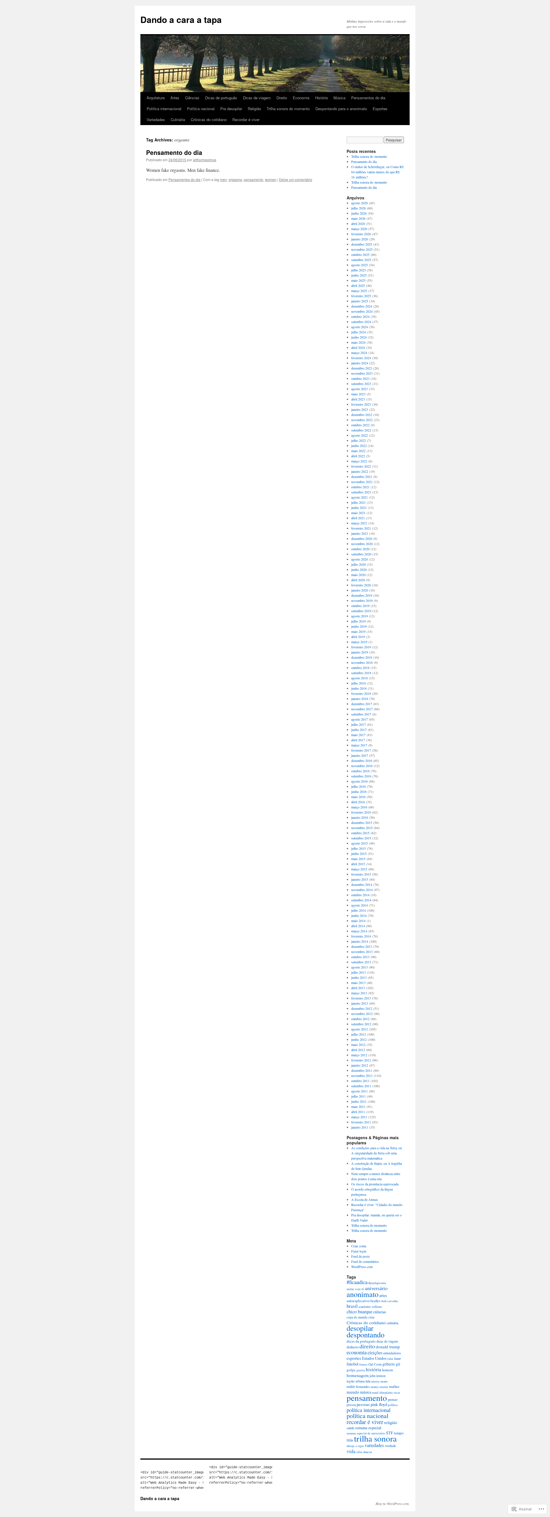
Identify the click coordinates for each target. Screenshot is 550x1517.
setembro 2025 (361, 259)
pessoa (351, 1405)
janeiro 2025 (359, 301)
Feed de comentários (365, 1261)
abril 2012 (358, 1049)
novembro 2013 (362, 951)
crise (371, 1317)
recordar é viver (365, 1422)
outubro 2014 (360, 894)
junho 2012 (359, 1039)
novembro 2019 (362, 600)
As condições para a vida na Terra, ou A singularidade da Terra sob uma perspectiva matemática (376, 1152)
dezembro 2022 (361, 414)
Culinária (178, 119)
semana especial (368, 1427)
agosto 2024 (359, 326)
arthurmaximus (204, 159)
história (373, 1369)
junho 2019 (359, 626)
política (393, 1405)
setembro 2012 (361, 1024)
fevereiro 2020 (361, 585)
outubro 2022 (360, 425)
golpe (351, 1369)
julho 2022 (358, 440)
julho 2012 (358, 1034)
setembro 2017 (361, 714)
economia (357, 1352)
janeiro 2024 (359, 363)
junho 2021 (359, 507)
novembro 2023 (362, 373)
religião (390, 1422)
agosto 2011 (359, 1091)
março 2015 (359, 869)
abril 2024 (358, 347)
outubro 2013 (360, 956)
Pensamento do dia (174, 152)
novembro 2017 (362, 709)
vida (351, 1451)
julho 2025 (358, 270)
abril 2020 (358, 579)
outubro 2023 (360, 378)
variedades (374, 1445)
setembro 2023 (361, 383)
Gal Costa (375, 1364)
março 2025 (359, 290)
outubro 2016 (360, 771)
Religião (254, 108)
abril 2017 (358, 740)
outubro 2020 (360, 548)
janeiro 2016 (359, 817)
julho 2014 (358, 910)
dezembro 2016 (361, 760)
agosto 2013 (359, 967)
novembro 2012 (362, 1013)
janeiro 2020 (359, 590)
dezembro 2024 (361, 306)
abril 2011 (358, 1111)
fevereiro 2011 (361, 1122)
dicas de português (361, 1341)
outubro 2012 (360, 1018)
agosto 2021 (359, 497)
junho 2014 (359, 915)
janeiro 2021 (359, 533)
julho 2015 (358, 848)
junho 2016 (359, 791)
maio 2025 (358, 280)
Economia (301, 97)
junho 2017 (359, 729)
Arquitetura (156, 97)
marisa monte (379, 1381)
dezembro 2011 (361, 1070)
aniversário (376, 1288)
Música (339, 97)
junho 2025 (359, 275)
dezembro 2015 (361, 822)
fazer (397, 1358)
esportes (354, 1358)
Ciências (192, 97)
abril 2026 (358, 223)
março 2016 (359, 807)
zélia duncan (364, 1452)
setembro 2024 (361, 321)
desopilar (360, 1328)
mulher (394, 1386)
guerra (360, 1370)
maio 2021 (358, 512)
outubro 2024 (360, 316)
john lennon (378, 1376)
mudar (384, 1386)
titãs (350, 1440)
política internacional (368, 1409)
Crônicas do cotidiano (209, 119)
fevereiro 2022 (361, 466)
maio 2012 (358, 1044)
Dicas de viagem (257, 97)
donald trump (388, 1346)
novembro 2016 (362, 765)
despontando (365, 1334)
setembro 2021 (361, 492)
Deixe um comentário (295, 179)
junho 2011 (359, 1101)
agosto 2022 (359, 435)
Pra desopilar (231, 108)
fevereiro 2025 (361, 295)
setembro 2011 (361, 1086)
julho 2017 (358, 724)
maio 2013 (358, 982)
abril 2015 (358, 863)
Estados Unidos (374, 1358)
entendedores (392, 1353)
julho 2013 (358, 972)
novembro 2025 (362, 249)
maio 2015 (358, 858)
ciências (379, 1311)
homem (387, 1370)
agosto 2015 (359, 843)
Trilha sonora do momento (288, 108)
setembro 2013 (361, 962)
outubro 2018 (360, 667)
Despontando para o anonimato (341, 108)
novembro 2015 (362, 827)
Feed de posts (360, 1256)
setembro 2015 (361, 838)
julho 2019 (358, 621)
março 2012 (359, 1055)
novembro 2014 (362, 889)
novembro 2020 (362, 543)
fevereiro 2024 (361, 357)
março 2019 (359, 641)
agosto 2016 (359, 781)
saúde (350, 1427)
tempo (399, 1433)
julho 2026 (358, 208)
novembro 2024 (362, 311)
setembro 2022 (361, 430)
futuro (363, 1364)
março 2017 (359, 745)
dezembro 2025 (361, 244)
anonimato (362, 1294)
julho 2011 (358, 1096)
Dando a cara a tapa (181, 19)
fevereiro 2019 (361, 647)
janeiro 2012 (359, 1065)
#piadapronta (377, 1283)
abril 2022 (358, 456)
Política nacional (201, 108)
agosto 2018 (359, 678)
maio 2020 (358, 574)
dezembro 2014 (361, 884)
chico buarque (359, 1311)
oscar (397, 1392)
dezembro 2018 (361, 657)
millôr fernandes (358, 1386)
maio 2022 (358, 450)
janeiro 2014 (359, 941)
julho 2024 (358, 332)
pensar (392, 1399)
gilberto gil (391, 1364)
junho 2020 (359, 569)
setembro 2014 (361, 900)
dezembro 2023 (361, 368)
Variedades (156, 119)
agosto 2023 (359, 388)
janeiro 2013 (359, 1003)
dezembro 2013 (361, 946)
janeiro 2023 (359, 409)
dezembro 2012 (361, 1008)
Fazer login (358, 1251)
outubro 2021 (360, 487)
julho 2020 (358, 564)
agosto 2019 (359, 616)
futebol (352, 1364)
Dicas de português (221, 97)
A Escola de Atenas (364, 1199)
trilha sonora (375, 1438)
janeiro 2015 (359, 879)
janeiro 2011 (359, 1127)
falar (390, 1358)
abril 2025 (358, 285)
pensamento (253, 179)
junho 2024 (359, 337)
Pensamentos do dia (368, 97)
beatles (375, 1300)
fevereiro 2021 (361, 528)
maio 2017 (358, 734)
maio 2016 (358, 796)
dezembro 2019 (361, 595)
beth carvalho (389, 1301)
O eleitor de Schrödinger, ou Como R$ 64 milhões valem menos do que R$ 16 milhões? (377, 171)
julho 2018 (358, 683)
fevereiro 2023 (361, 404)
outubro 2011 (360, 1080)
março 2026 (359, 228)
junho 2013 (359, 977)
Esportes (380, 108)
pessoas (363, 1404)
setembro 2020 (361, 554)
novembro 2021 (362, 481)
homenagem (358, 1375)
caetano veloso (370, 1306)
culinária (392, 1322)
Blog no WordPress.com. (393, 1503)
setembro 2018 (361, 672)
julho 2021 (358, 502)
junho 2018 (359, 688)
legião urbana (356, 1381)
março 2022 (359, 461)
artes (383, 1295)
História (321, 97)
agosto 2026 (359, 203)
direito (367, 1346)
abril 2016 (358, 802)
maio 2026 (358, 218)
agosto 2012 (359, 1029)
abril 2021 (358, 518)
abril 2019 (358, 636)
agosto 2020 (359, 559)
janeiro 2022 (359, 471)
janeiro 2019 (359, 652)
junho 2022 (359, 445)
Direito (281, 97)
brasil (352, 1306)
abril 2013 (358, 987)
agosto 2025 (359, 264)
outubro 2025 (360, 254)
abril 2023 (358, 399)
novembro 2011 (362, 1075)
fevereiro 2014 (361, 936)
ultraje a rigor (355, 1446)
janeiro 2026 (359, 239)
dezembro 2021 (361, 476)
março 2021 (359, 523)
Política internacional (164, 108)
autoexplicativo (358, 1300)
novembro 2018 (362, 662)
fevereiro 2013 (361, 998)
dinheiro (353, 1347)
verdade (390, 1445)
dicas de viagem (387, 1341)
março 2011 (359, 1117)
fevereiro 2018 (361, 693)
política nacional (367, 1415)
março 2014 (359, 931)
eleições (375, 1352)
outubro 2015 (360, 833)
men (223, 179)
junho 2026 (359, 213)
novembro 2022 (362, 419)
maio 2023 (358, 394)
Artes (174, 97)
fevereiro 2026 (361, 234)
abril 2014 (358, 925)
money (375, 1387)
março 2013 (359, 993)
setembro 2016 (361, 776)
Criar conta (358, 1246)
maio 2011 (358, 1106)
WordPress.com (362, 1266)
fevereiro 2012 (361, 1060)
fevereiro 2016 (361, 812)
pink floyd (379, 1404)
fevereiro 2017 (361, 750)
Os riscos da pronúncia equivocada (374, 1184)
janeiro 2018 (359, 698)
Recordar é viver (246, 119)
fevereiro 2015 (361, 874)
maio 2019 (358, 631)
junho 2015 (359, 853)
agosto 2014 (359, 905)
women (270, 179)
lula (368, 1381)
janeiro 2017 (359, 755)
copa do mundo (357, 1317)
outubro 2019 (360, 605)
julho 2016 (358, 786)
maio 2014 (358, 920)
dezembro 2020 (361, 538)
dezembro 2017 (361, 703)
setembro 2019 (361, 610)
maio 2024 (358, 342)
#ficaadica (357, 1282)
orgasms (235, 179)
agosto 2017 (359, 719)
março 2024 (359, 352)
